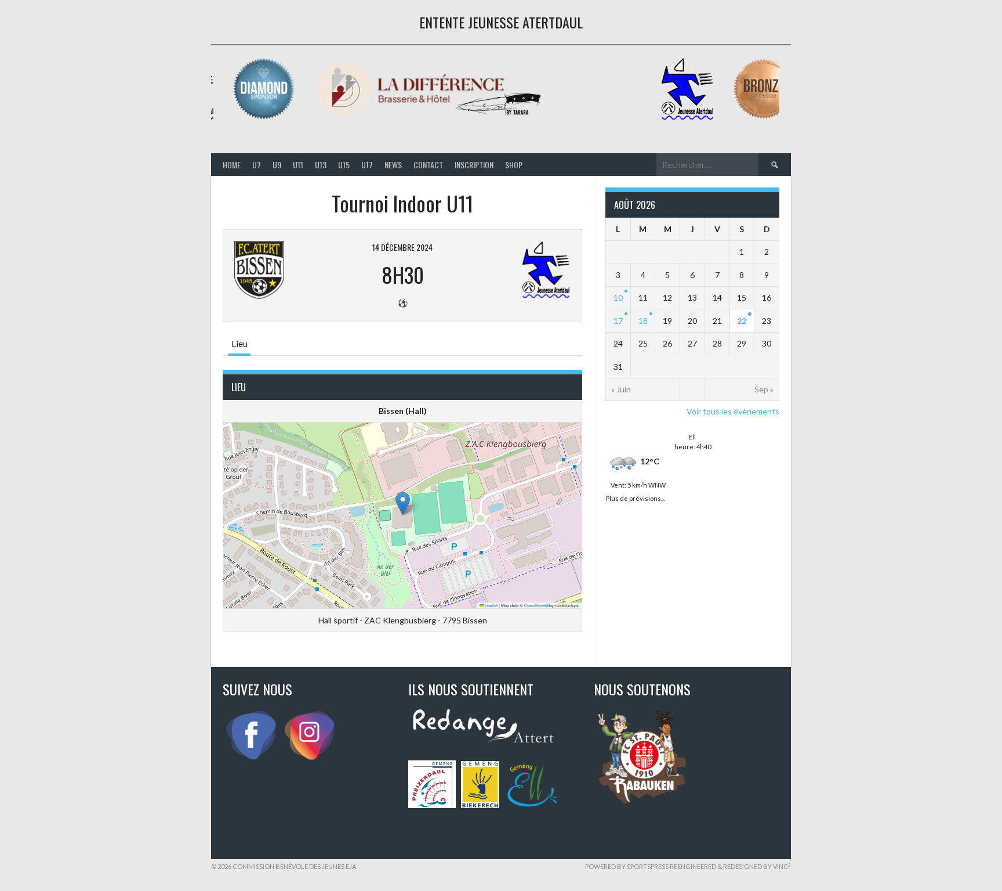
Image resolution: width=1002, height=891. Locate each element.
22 (741, 321)
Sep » (764, 389)
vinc (782, 866)
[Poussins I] (513, 270)
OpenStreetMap (539, 605)
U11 (298, 164)
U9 (277, 164)
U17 (367, 164)
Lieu (239, 343)
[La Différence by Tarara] (428, 117)
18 (643, 321)
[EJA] (687, 117)
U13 (320, 164)
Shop (513, 164)
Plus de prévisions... (635, 497)
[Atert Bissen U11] (291, 270)
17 (618, 321)
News (393, 164)
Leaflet (491, 605)
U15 (344, 164)
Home (232, 164)
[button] (402, 503)
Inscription (474, 164)
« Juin (621, 389)
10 (618, 297)
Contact (428, 164)
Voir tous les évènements (733, 411)
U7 (256, 164)
